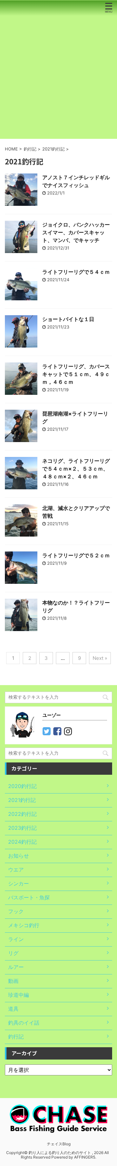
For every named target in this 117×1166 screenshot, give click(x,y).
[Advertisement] (58, 77)
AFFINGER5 (84, 1157)
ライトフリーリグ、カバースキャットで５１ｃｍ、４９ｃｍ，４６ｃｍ (76, 374)
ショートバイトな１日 (68, 319)
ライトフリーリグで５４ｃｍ (76, 272)
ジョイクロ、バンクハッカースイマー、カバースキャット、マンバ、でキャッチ (76, 232)
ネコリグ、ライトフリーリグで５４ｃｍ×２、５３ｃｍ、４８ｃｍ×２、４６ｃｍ (76, 469)
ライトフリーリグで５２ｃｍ (76, 555)
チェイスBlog (59, 1143)
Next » (100, 658)
